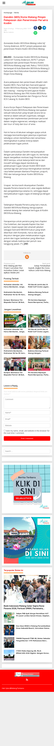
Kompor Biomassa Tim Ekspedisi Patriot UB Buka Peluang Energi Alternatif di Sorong (14, 301)
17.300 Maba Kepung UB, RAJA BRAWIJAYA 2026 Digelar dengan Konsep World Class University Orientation (33, 652)
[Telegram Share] (44, 28)
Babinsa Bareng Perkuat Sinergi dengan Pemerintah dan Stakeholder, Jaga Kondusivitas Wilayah (38, 293)
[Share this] (35, 28)
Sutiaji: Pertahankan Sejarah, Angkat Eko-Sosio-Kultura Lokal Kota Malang (39, 267)
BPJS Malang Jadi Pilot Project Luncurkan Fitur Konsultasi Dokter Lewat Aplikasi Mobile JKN (14, 268)
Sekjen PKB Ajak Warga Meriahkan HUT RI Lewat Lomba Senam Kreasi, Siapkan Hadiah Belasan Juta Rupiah (32, 614)
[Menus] (4, 3)
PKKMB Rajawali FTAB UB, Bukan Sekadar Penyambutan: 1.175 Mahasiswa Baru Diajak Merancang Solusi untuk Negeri (33, 639)
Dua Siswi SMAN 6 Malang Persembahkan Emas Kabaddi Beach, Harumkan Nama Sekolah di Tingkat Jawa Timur (33, 627)
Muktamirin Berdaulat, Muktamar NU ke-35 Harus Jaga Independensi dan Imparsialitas (15, 293)
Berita (6, 32)
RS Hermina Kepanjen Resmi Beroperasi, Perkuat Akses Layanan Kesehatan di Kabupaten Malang (39, 301)
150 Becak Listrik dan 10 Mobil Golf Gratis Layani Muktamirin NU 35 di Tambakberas (38, 285)
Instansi (11, 32)
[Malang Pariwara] (29, 3)
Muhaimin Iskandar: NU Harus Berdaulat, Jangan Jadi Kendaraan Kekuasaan (14, 285)
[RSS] (27, 257)
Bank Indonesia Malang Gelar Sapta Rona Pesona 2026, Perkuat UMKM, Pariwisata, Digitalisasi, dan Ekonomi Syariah (24, 607)
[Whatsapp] (35, 33)
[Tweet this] (40, 28)
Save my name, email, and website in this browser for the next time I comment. (26, 432)
